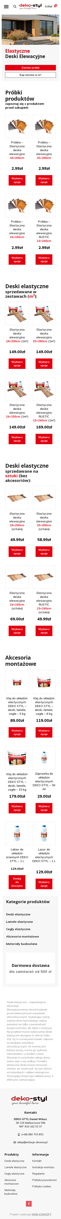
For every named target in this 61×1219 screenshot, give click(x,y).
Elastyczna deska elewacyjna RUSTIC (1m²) (44, 412)
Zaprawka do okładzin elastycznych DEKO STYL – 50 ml (44, 781)
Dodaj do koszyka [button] (17, 882)
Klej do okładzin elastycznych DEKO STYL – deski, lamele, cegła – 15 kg (17, 781)
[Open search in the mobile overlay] (15, 6)
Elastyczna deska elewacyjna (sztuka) (17, 521)
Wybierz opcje (17, 180)
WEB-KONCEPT (42, 1214)
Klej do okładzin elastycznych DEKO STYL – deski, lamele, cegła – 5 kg (17, 705)
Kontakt (30, 1112)
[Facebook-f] (29, 1204)
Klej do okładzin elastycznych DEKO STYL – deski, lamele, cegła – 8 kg (44, 705)
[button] (6, 6)
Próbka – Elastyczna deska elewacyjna (17, 150)
